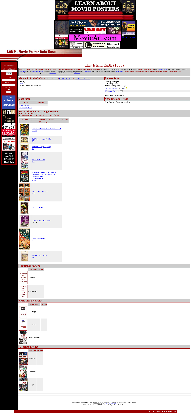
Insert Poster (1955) (38, 160)
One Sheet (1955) (38, 207)
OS (33, 209)
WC (33, 257)
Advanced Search (9, 69)
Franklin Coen (24, 105)
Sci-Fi (21, 84)
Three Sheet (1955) (38, 238)
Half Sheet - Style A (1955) (41, 139)
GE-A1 (34, 131)
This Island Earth (64, 79)
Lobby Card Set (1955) (40, 191)
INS (33, 162)
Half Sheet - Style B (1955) (41, 147)
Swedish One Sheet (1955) (41, 220)
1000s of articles (162, 69)
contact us (53, 73)
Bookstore (88, 71)
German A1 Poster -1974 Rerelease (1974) (46, 129)
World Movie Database (82, 79)
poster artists (22, 71)
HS (33, 141)
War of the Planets (111, 91)
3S (32, 240)
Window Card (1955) (39, 255)
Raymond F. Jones (25, 108)
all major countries (37, 71)
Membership (119, 71)
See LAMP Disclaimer (110, 403)
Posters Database (9, 65)
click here (77, 73)
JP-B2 (34, 180)
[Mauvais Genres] (95, 33)
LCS (33, 193)
